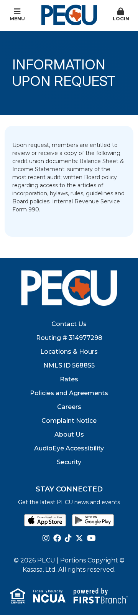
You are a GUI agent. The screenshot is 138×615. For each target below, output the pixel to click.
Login (121, 18)
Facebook (57, 538)
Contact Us (69, 324)
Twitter (79, 538)
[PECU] (69, 14)
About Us (69, 434)
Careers (69, 407)
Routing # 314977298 (69, 337)
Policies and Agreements (69, 393)
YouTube (91, 538)
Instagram (46, 538)
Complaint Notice (69, 420)
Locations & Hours (69, 351)
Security (69, 462)
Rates (69, 379)
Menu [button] (17, 18)
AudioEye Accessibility (69, 448)
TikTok (68, 538)
